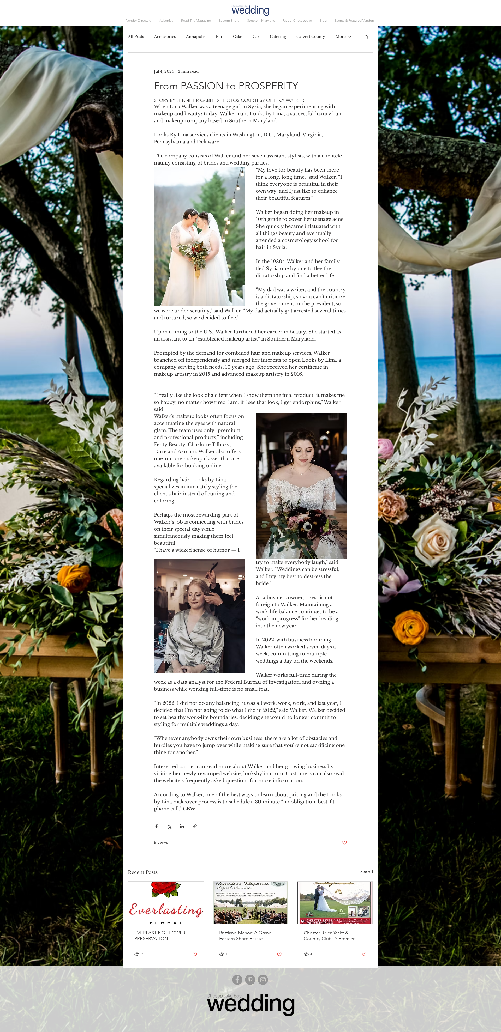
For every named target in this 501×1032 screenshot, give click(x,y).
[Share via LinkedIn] (182, 826)
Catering (278, 36)
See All (366, 871)
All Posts (136, 36)
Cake (237, 36)
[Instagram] (263, 980)
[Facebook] (237, 980)
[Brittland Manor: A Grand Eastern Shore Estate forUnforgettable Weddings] (250, 903)
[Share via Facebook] (156, 826)
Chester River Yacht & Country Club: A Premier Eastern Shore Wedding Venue (329, 936)
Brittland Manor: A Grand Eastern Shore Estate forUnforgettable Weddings (248, 936)
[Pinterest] (250, 980)
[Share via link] (194, 826)
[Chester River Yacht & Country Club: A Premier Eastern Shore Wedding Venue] (335, 903)
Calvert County (310, 36)
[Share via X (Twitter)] (169, 826)
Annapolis (195, 36)
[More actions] (344, 71)
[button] (355, 20)
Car (256, 36)
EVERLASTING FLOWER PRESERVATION (160, 936)
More (341, 36)
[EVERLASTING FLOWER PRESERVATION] (166, 903)
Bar (219, 36)
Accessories (165, 36)
